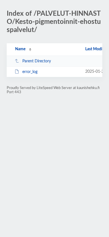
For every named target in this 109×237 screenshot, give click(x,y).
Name (20, 49)
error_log (29, 72)
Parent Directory (36, 61)
